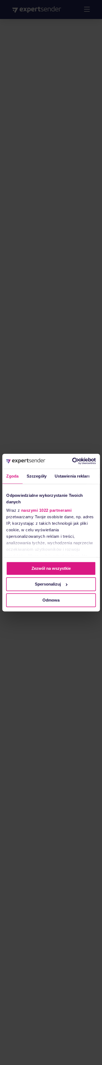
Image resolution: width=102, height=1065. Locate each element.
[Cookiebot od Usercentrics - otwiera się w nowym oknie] (73, 461)
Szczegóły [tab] (36, 476)
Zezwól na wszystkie (51, 568)
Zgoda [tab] (12, 476)
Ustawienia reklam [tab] (72, 476)
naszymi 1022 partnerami (46, 510)
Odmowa (51, 600)
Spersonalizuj (48, 584)
